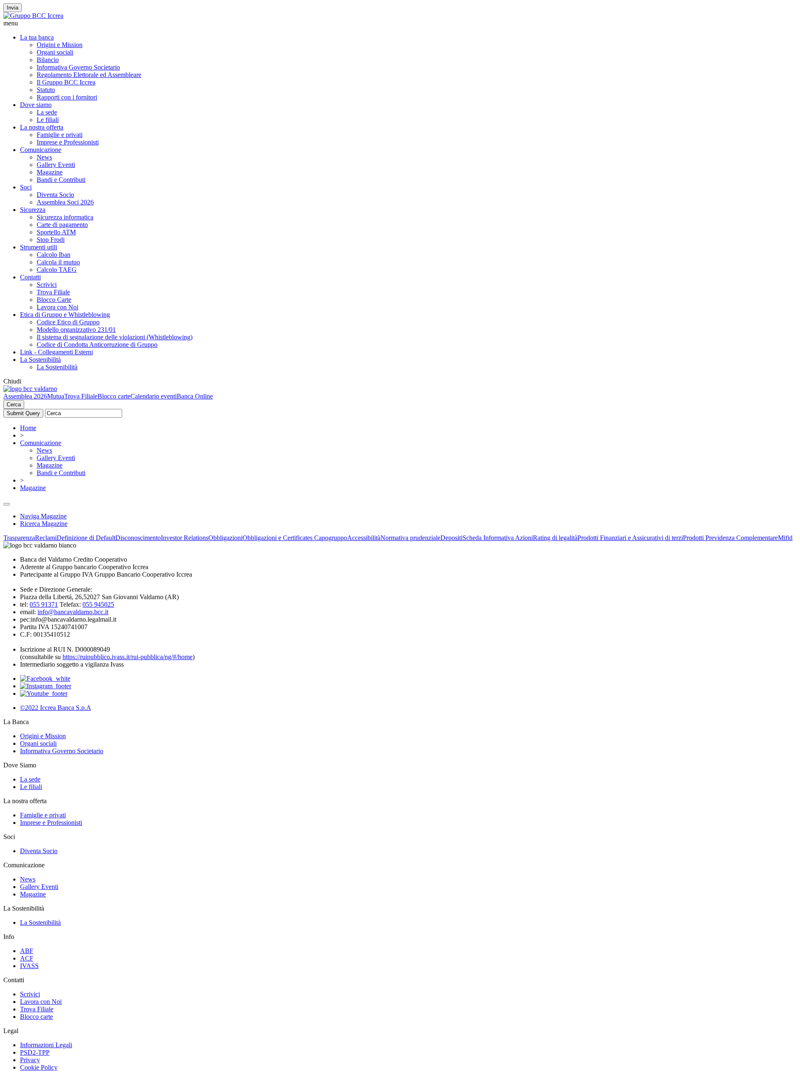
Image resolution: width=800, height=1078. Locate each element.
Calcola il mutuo (58, 262)
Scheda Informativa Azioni (497, 537)
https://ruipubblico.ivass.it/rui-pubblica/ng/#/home (127, 656)
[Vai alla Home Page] (30, 388)
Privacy (30, 1059)
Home (28, 427)
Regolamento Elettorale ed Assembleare (89, 74)
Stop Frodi (51, 239)
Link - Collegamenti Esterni (56, 352)
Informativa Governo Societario (78, 67)
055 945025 (98, 604)
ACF (26, 958)
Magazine (49, 172)
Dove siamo (36, 104)
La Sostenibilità (40, 359)
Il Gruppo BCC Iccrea (66, 82)
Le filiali (48, 119)
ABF (26, 950)
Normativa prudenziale (410, 537)
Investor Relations (184, 537)
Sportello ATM (56, 232)
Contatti (30, 277)
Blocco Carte (54, 299)
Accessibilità (363, 537)
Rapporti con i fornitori (67, 97)
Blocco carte (114, 396)
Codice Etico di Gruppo (68, 322)
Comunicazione (40, 149)
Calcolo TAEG (57, 269)
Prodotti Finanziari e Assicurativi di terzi (630, 537)
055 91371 (44, 604)
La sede (47, 112)
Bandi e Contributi (61, 179)
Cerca (14, 404)
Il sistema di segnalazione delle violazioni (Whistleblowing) (114, 337)
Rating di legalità (555, 537)
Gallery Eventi (56, 164)
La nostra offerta (41, 127)
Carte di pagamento (62, 224)
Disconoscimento (138, 537)
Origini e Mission (59, 44)
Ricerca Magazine (44, 523)
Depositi (451, 537)
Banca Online (195, 396)
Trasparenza (19, 537)
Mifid (785, 537)
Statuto (46, 89)
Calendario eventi (153, 396)
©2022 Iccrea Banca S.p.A (55, 707)
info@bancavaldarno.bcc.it (73, 611)
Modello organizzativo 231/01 (76, 329)
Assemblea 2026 (25, 396)
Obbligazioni (225, 537)
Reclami (46, 537)
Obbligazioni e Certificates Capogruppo (294, 537)
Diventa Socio (55, 194)
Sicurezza (32, 209)
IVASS (29, 965)
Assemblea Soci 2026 (65, 202)
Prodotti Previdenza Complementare (730, 537)
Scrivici (47, 284)
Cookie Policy (39, 1067)
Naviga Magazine (43, 516)
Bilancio (48, 59)
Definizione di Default (86, 537)
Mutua (55, 396)
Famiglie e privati (59, 134)
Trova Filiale (53, 292)
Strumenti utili (38, 247)
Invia (12, 8)
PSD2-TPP (35, 1052)
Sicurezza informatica (65, 217)
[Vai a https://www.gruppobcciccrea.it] (33, 15)
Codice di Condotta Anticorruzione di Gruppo (97, 344)
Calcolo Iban (53, 254)
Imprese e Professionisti (68, 142)
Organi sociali (55, 52)
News (44, 157)
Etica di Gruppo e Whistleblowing (65, 314)
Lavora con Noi (57, 307)
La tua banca (37, 37)
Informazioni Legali (46, 1044)
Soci (26, 187)
